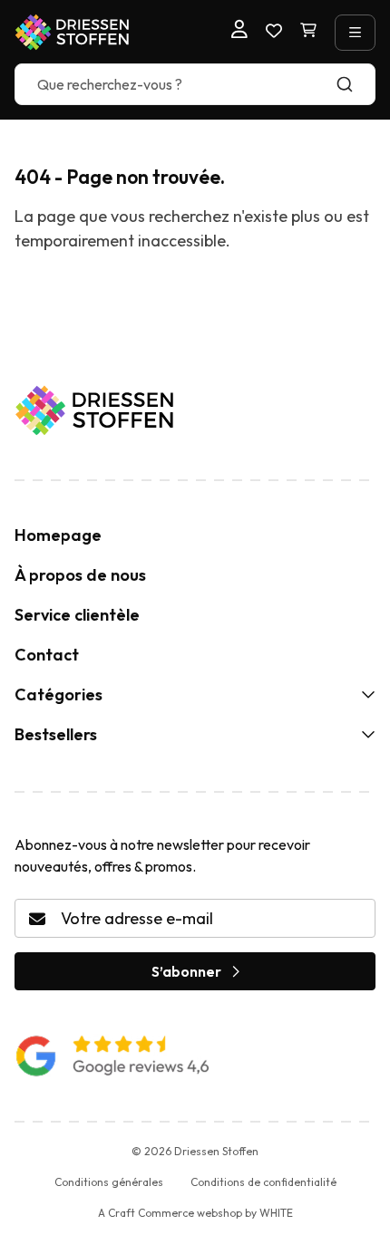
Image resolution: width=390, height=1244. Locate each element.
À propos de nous (80, 574)
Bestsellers (56, 734)
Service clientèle (77, 614)
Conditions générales (108, 1182)
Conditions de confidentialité (263, 1182)
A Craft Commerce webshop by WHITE (195, 1213)
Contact (47, 654)
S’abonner (186, 971)
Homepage (58, 535)
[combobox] (195, 84)
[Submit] (353, 84)
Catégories (58, 694)
